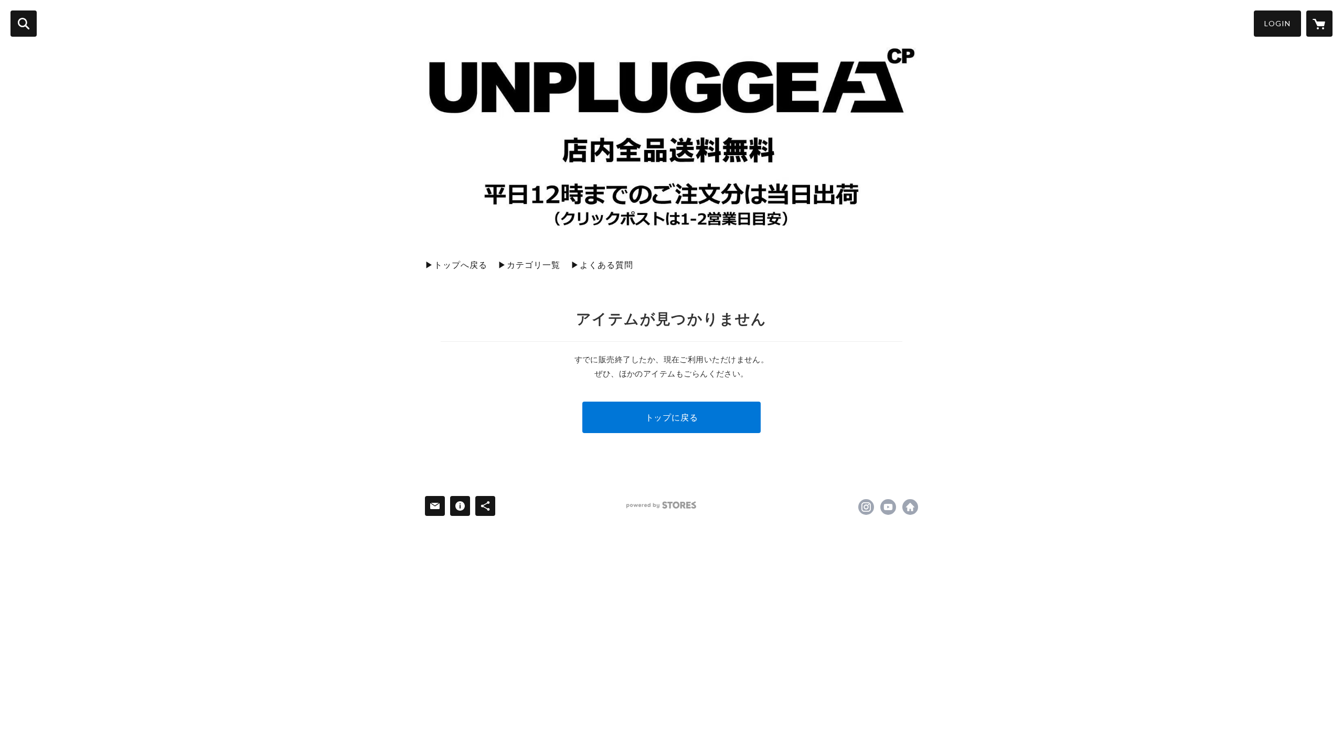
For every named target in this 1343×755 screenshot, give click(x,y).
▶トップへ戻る (456, 264)
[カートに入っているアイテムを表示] (1319, 23)
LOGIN (1277, 23)
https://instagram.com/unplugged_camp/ (866, 507)
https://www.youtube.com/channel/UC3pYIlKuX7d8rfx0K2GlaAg (888, 507)
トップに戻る (671, 417)
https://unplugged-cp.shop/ (910, 507)
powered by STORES (661, 505)
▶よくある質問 (602, 264)
